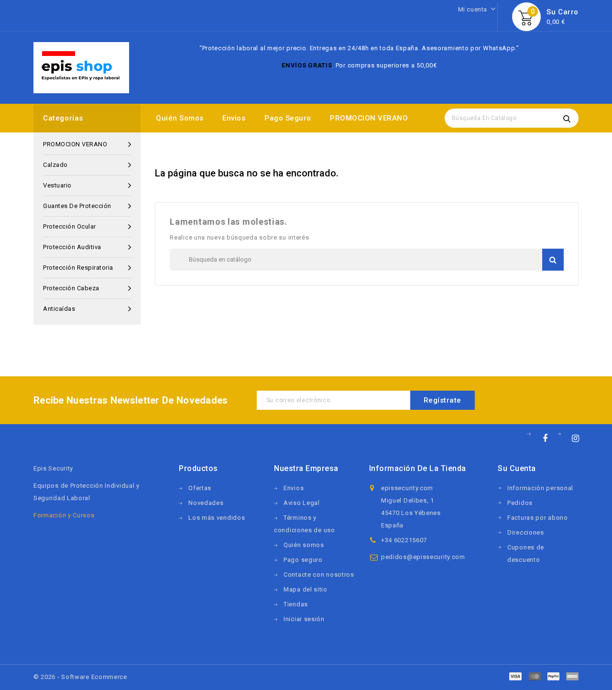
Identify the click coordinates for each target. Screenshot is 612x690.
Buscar (566, 118)
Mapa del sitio (306, 589)
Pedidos (520, 502)
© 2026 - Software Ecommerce (80, 676)
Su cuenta (517, 468)
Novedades (205, 502)
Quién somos (180, 118)
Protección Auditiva (72, 247)
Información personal (540, 488)
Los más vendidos (216, 517)
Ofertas (199, 488)
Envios (233, 118)
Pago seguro (287, 118)
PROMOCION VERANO (369, 118)
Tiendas (296, 604)
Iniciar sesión (304, 619)
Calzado (55, 164)
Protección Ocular (69, 226)
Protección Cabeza (71, 288)
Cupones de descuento (525, 553)
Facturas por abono (537, 517)
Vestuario (57, 185)
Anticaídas (59, 308)
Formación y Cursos (64, 515)
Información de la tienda (417, 468)
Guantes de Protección (77, 205)
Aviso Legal (302, 502)
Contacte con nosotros (319, 574)
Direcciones (525, 532)
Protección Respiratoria (78, 267)
